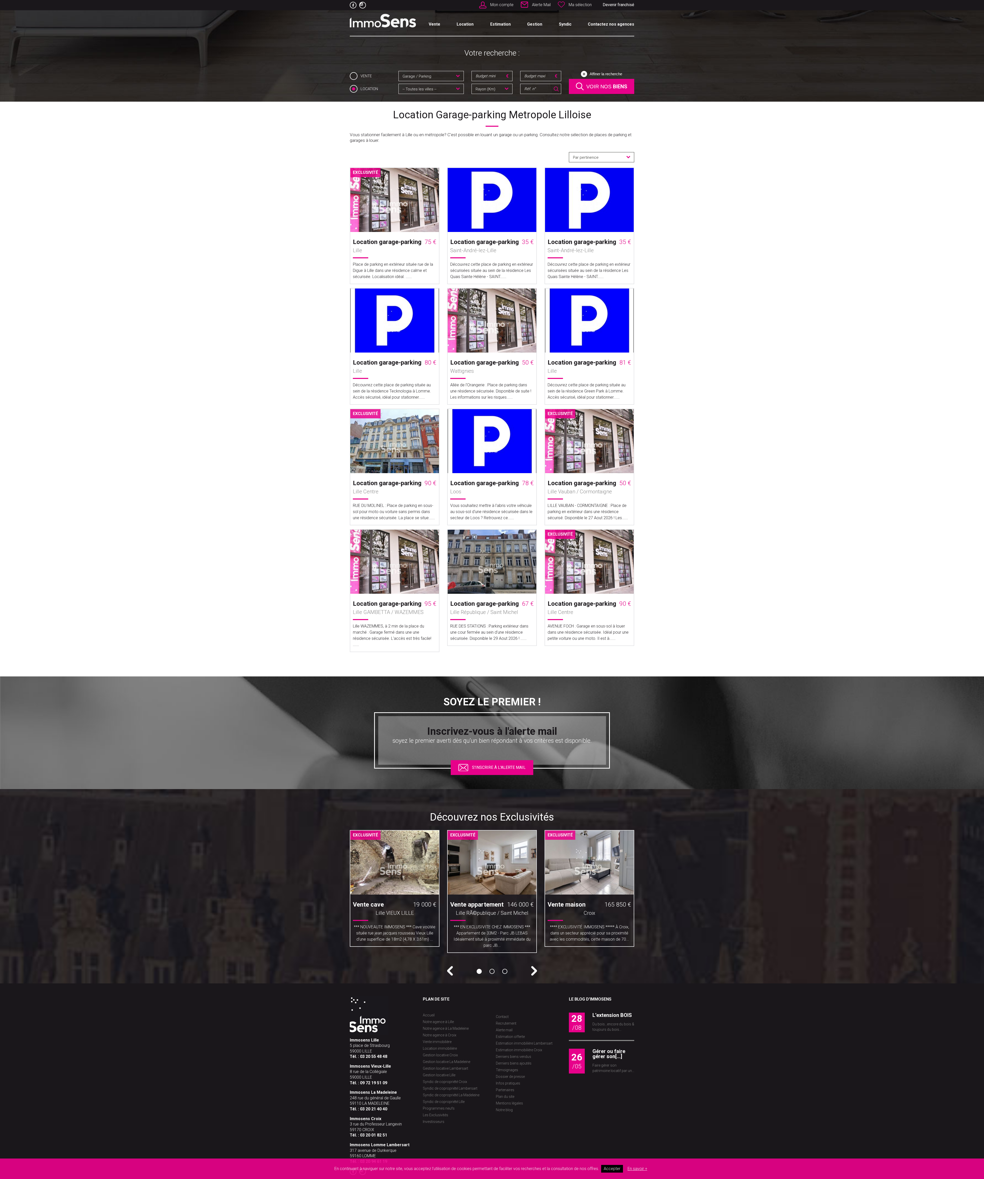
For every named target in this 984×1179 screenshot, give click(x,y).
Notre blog (504, 1110)
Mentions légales (509, 1103)
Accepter (612, 1168)
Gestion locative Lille (439, 1075)
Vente (434, 24)
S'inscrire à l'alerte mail (499, 767)
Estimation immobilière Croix (519, 1050)
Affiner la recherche (606, 74)
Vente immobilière (437, 1042)
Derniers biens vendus (513, 1057)
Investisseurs (433, 1122)
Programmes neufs (439, 1108)
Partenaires (505, 1090)
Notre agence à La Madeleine (446, 1028)
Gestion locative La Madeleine (446, 1062)
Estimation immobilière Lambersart (524, 1043)
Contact (502, 1017)
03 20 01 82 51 (373, 1135)
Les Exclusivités (435, 1115)
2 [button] (492, 971)
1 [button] (479, 971)
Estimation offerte (510, 1037)
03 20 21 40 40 (373, 1109)
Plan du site (505, 1097)
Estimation (500, 24)
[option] (394, 890)
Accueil (429, 1015)
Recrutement (506, 1023)
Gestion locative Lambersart (445, 1068)
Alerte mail (504, 1030)
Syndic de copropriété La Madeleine (451, 1095)
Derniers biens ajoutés (513, 1063)
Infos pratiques (508, 1083)
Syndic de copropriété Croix (445, 1082)
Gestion (534, 24)
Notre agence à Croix (439, 1035)
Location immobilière (440, 1048)
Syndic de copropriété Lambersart (450, 1088)
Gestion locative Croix (440, 1055)
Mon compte (502, 4)
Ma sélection (580, 4)
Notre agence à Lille (438, 1022)
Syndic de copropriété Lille (444, 1102)
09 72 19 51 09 (373, 1082)
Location (465, 24)
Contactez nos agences (611, 24)
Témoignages (507, 1070)
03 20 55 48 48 (373, 1056)
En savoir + (637, 1168)
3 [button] (504, 971)
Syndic (565, 24)
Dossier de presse (510, 1077)
